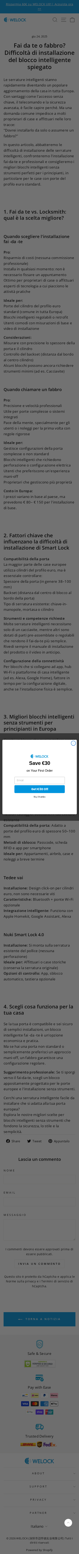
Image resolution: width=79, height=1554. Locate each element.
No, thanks (40, 797)
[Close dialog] (73, 743)
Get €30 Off (39, 789)
